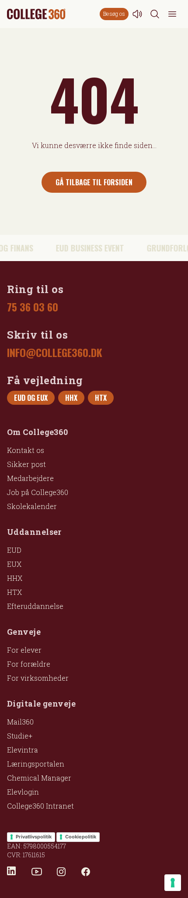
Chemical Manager (39, 777)
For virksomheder (38, 677)
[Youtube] (36, 871)
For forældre (28, 663)
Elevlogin (23, 791)
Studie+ (19, 735)
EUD (14, 550)
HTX (14, 592)
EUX (14, 564)
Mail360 (20, 721)
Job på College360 (37, 492)
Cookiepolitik (80, 837)
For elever (24, 649)
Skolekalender (32, 506)
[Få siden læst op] (137, 14)
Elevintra (22, 749)
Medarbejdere (30, 478)
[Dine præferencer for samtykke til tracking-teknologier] (172, 882)
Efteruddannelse (35, 606)
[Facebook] (85, 871)
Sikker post (26, 464)
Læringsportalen (35, 763)
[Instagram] (61, 871)
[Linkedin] (12, 871)
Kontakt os (25, 450)
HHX (14, 578)
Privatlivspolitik (34, 837)
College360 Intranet (40, 805)
